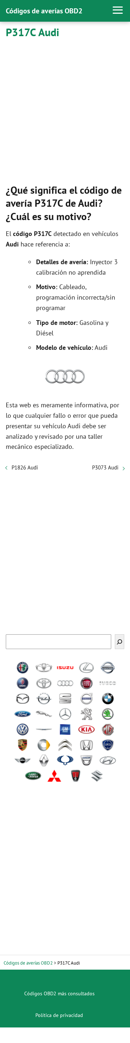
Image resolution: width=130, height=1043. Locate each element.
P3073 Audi (105, 467)
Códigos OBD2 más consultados (59, 993)
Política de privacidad (59, 1015)
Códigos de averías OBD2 (44, 11)
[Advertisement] (65, 110)
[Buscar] (119, 641)
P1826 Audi (25, 467)
